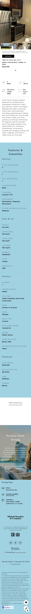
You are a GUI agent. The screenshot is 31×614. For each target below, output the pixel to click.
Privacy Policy (16, 564)
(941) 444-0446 (10, 495)
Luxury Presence (21, 552)
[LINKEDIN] (11, 542)
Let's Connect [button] (15, 469)
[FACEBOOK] (15, 542)
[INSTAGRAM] (20, 542)
